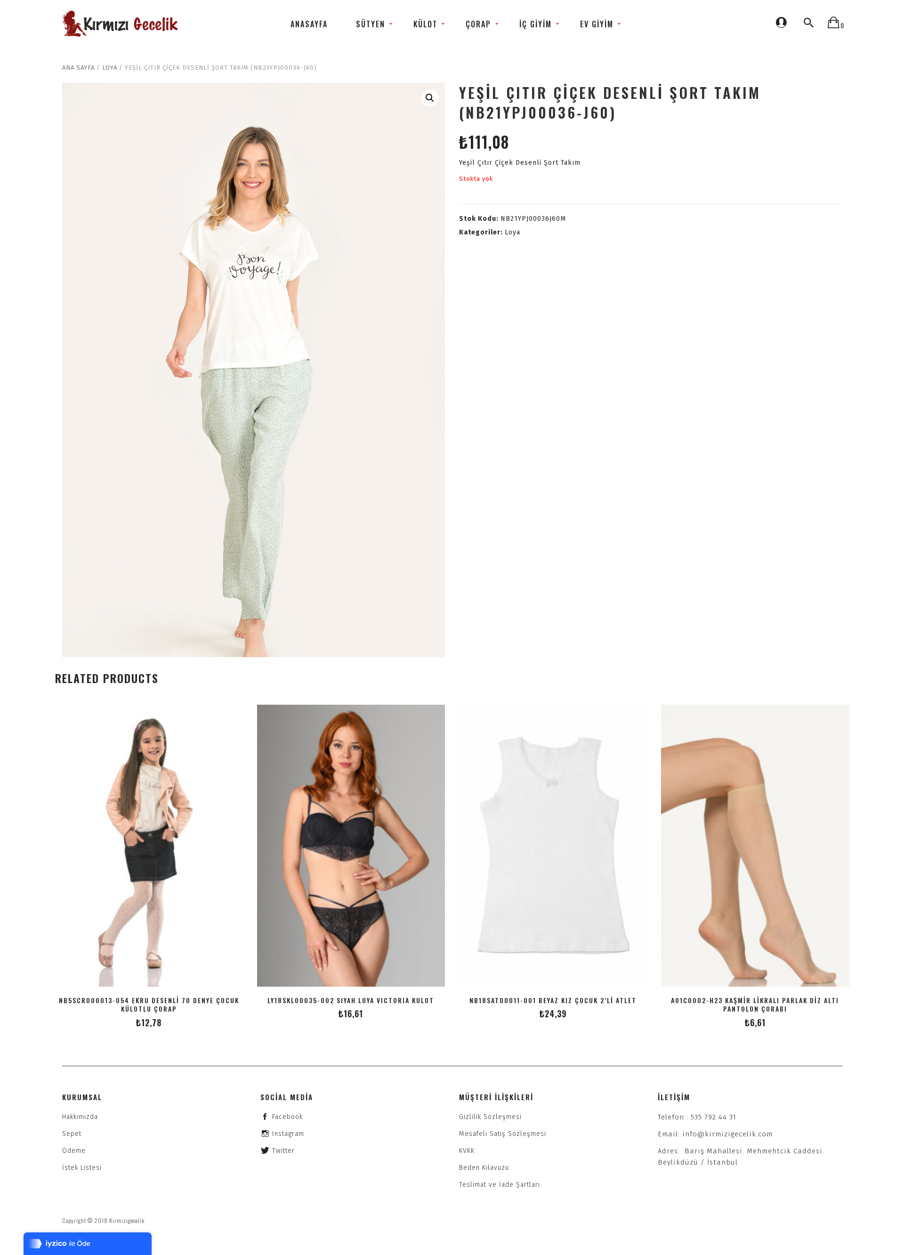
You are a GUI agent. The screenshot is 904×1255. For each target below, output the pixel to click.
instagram (288, 1134)
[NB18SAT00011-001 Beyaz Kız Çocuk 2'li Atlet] (553, 846)
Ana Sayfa (78, 67)
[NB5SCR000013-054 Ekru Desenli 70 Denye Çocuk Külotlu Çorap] (149, 846)
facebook (287, 1117)
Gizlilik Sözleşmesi (490, 1117)
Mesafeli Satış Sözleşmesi (502, 1134)
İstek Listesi (82, 1168)
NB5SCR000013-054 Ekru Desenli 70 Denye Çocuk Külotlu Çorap (149, 1004)
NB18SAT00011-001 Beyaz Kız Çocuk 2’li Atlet (553, 1000)
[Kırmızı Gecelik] (121, 24)
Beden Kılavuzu (484, 1168)
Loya (109, 67)
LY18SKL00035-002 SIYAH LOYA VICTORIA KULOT (350, 1000)
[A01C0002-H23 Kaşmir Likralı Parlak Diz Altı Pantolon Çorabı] (755, 846)
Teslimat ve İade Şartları (499, 1185)
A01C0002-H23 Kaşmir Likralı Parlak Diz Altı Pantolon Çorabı (755, 1004)
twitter (283, 1151)
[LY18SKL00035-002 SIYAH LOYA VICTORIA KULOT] (351, 846)
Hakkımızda (80, 1117)
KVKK (467, 1151)
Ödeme (74, 1151)
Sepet (71, 1134)
